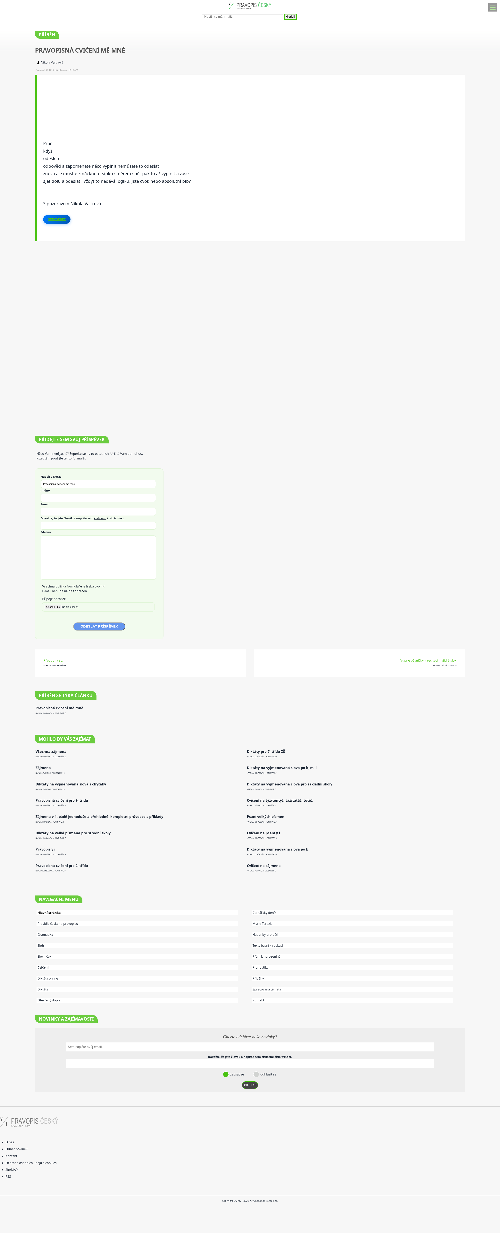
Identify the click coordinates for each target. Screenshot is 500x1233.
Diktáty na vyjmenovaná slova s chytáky (71, 784)
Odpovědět (57, 219)
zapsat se (236, 1074)
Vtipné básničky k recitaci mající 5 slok (428, 660)
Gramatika (45, 934)
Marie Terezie (262, 923)
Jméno (45, 490)
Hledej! (290, 16)
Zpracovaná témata (267, 989)
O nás (9, 1142)
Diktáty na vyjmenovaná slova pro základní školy (289, 784)
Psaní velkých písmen (265, 816)
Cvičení (43, 967)
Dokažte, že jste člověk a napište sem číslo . (83, 518)
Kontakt (258, 1000)
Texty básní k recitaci (268, 945)
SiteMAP (11, 1170)
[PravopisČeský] (250, 10)
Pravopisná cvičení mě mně (59, 708)
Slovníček (44, 956)
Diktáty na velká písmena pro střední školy (73, 833)
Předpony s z (53, 660)
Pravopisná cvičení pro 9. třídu (62, 800)
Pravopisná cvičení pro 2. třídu (62, 865)
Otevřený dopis (49, 1000)
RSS (8, 1176)
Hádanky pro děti (265, 934)
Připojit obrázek (54, 599)
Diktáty (43, 989)
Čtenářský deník (264, 913)
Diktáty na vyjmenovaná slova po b (277, 849)
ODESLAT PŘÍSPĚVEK (99, 626)
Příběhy (258, 978)
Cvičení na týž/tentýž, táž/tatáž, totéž (280, 800)
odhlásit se (268, 1074)
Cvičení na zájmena (264, 865)
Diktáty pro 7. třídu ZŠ (266, 751)
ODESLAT (250, 1085)
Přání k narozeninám (268, 956)
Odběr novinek (16, 1149)
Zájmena (43, 768)
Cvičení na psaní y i (263, 833)
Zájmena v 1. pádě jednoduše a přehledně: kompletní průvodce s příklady (99, 816)
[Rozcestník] (492, 7)
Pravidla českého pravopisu (58, 923)
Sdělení (46, 532)
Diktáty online (48, 978)
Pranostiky (260, 967)
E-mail (45, 504)
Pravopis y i (45, 849)
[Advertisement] (154, 102)
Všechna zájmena (51, 751)
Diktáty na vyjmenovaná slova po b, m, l (282, 768)
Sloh (41, 945)
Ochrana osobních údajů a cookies (31, 1163)
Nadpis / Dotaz (51, 476)
